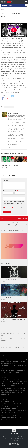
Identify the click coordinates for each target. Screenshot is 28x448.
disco (15, 381)
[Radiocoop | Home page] (8, 2)
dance (12, 382)
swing (5, 394)
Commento (5, 180)
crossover (7, 382)
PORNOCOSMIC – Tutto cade (8, 279)
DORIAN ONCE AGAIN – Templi (14, 330)
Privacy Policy (7, 207)
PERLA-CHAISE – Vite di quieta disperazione (13, 319)
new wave (8, 388)
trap (8, 394)
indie (5, 106)
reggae (2, 392)
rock (12, 106)
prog (6, 390)
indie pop (7, 386)
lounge (25, 386)
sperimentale (20, 392)
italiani (8, 106)
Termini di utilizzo (16, 207)
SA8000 (8, 360)
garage (8, 383)
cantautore (17, 379)
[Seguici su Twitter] (23, 218)
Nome (4, 190)
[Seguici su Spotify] (26, 218)
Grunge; (12, 383)
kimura (19, 386)
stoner (2, 394)
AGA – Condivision (6, 297)
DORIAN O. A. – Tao (12, 344)
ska (13, 392)
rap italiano (23, 390)
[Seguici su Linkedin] (21, 218)
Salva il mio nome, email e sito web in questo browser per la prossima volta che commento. (13, 202)
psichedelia (11, 390)
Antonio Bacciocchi (6, 19)
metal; (2, 388)
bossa (11, 379)
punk (15, 390)
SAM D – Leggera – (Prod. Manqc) (16, 347)
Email (16, 190)
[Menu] (26, 2)
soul (15, 392)
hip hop (21, 383)
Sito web (4, 196)
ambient (3, 379)
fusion (5, 383)
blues (8, 380)
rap (20, 390)
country (3, 382)
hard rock (16, 383)
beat (6, 379)
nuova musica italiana (18, 388)
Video (2, 9)
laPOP (22, 386)
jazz (17, 386)
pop (25, 388)
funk (2, 384)
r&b (18, 390)
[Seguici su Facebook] (19, 218)
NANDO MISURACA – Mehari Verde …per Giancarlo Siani (6, 165)
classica (23, 379)
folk (25, 382)
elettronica (20, 382)
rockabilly (10, 392)
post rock (3, 390)
